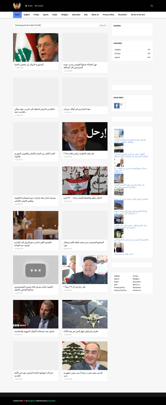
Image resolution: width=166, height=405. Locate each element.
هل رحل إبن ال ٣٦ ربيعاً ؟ (74, 287)
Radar (116, 282)
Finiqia (132, 53)
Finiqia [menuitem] (36, 15)
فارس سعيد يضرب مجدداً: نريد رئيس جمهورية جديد (83, 374)
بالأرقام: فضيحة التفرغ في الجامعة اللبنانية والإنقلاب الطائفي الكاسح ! (130, 141)
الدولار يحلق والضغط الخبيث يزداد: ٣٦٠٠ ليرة (83, 198)
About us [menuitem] (95, 15)
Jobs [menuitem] (86, 15)
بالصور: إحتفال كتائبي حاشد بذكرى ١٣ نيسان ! (131, 199)
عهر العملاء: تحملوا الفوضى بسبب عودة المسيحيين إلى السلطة (80, 66)
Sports (132, 57)
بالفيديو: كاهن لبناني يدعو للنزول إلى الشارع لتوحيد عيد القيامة (33, 243)
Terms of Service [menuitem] (138, 15)
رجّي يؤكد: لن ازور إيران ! (123, 254)
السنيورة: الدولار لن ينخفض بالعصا (28, 64)
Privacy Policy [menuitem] (108, 15)
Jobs (115, 285)
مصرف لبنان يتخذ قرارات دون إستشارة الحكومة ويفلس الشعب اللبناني (35, 199)
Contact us (137, 290)
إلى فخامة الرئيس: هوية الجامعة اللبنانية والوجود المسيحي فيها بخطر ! (129, 186)
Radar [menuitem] (54, 15)
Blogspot (31, 401)
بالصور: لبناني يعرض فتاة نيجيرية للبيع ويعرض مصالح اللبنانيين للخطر (33, 288)
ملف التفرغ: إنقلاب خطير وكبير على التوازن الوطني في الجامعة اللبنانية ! (130, 226)
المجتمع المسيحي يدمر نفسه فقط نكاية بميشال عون (84, 243)
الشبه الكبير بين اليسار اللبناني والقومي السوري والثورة (34, 155)
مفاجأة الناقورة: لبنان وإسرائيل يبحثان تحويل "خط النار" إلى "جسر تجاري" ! (130, 212)
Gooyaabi (51, 401)
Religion (136, 279)
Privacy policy (119, 287)
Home (30, 6)
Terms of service (120, 290)
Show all (103, 25)
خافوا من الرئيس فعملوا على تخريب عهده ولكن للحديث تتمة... (34, 110)
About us (136, 285)
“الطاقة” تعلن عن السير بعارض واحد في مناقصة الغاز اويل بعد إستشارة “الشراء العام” (131, 155)
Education (137, 282)
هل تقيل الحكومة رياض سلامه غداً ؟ (79, 153)
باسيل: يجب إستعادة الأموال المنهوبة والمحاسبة (34, 331)
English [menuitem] (27, 15)
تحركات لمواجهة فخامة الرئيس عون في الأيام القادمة (33, 374)
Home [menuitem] (17, 15)
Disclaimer (137, 287)
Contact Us (118, 173)
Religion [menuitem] (64, 15)
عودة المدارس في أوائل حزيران (77, 109)
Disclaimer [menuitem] (122, 15)
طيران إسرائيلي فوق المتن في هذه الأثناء (81, 331)
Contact (40, 6)
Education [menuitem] (76, 15)
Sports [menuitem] (46, 15)
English (132, 50)
